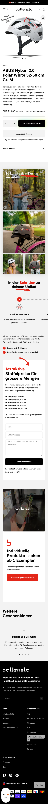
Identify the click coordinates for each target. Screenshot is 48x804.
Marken (6, 723)
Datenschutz (32, 732)
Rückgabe (31, 723)
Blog (4, 767)
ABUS (5, 65)
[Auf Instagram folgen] (10, 776)
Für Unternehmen (10, 727)
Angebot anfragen (24, 134)
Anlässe (6, 718)
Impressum (31, 744)
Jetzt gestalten (9, 714)
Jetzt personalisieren (32, 123)
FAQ (28, 714)
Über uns (6, 762)
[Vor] (44, 2)
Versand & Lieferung (35, 718)
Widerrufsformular (35, 738)
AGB (28, 727)
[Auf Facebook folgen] (4, 776)
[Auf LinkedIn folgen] (17, 775)
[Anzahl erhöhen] (14, 123)
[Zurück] (3, 2)
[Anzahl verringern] (5, 123)
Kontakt (30, 749)
